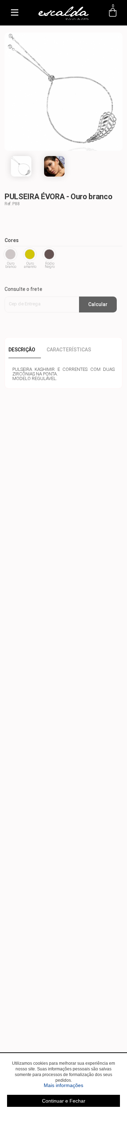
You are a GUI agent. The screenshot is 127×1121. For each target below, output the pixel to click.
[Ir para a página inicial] (63, 20)
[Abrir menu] (14, 12)
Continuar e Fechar (63, 1101)
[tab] (24, 349)
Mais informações (82, 1085)
